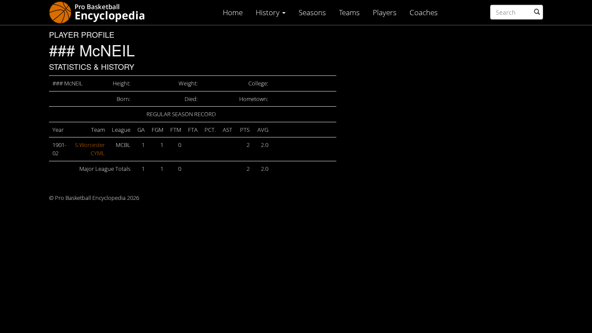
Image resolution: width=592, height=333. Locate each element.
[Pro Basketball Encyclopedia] (100, 12)
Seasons (312, 12)
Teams (349, 12)
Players (385, 12)
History (268, 12)
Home (233, 12)
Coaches (424, 12)
